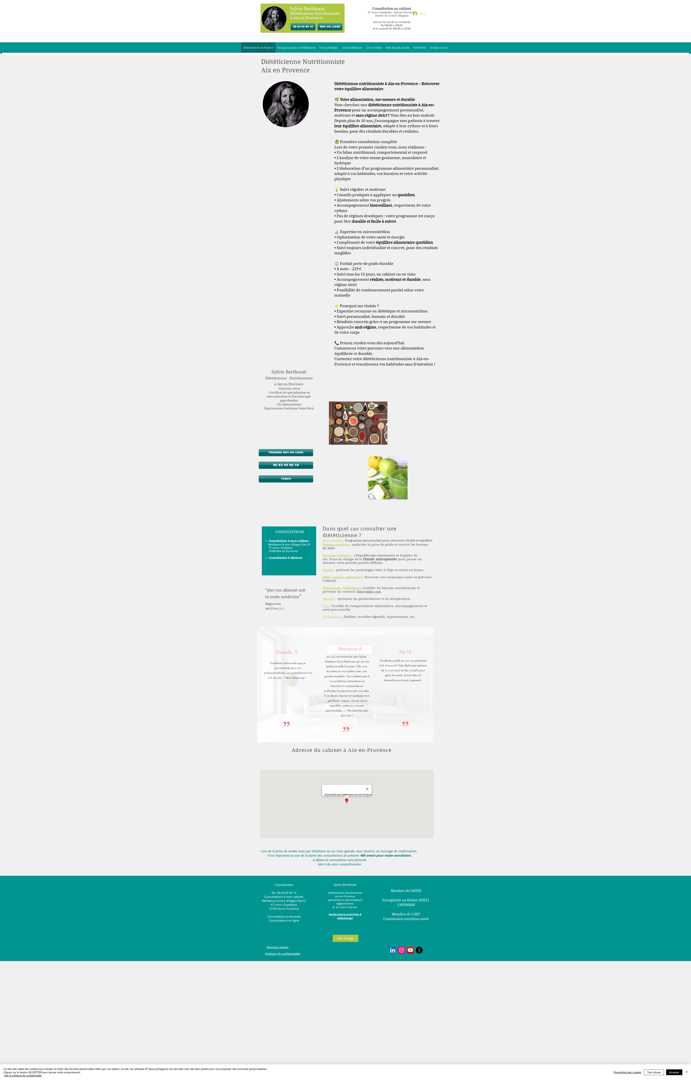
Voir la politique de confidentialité (23, 1075)
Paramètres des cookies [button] (627, 1072)
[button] (684, 6)
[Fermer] (687, 1072)
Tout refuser (654, 1072)
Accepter (674, 1072)
